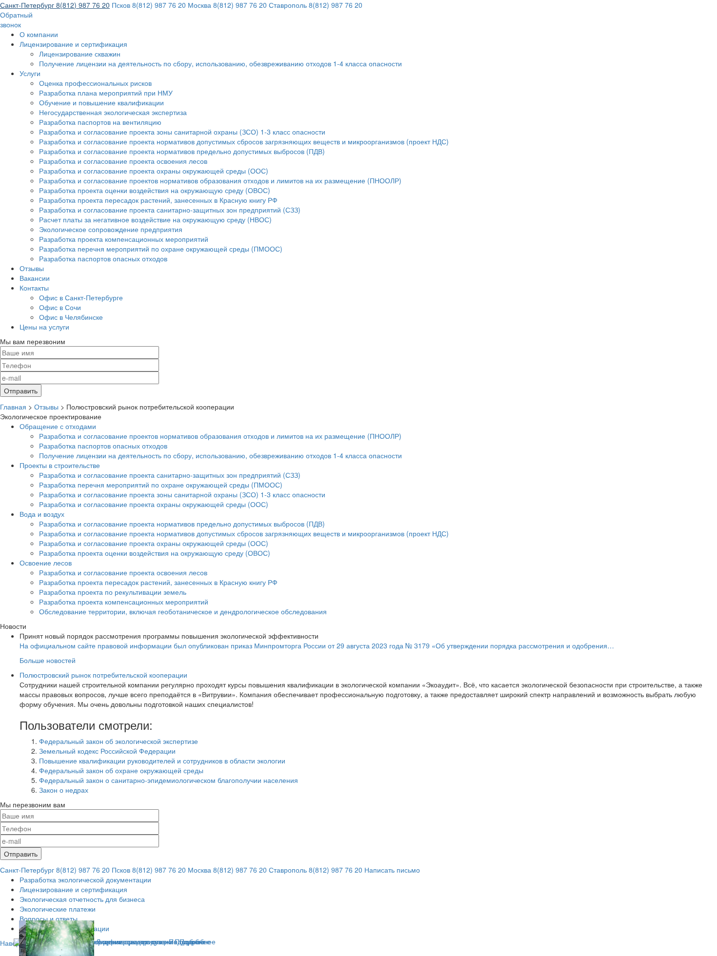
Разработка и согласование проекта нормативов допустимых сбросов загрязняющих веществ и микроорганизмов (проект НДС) (244, 141)
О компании (39, 34)
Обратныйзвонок (16, 19)
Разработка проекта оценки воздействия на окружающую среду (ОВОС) (154, 190)
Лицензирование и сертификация (73, 44)
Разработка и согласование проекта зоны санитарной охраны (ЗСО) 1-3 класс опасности (182, 132)
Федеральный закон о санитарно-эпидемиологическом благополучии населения (168, 780)
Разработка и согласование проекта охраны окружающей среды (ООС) (153, 171)
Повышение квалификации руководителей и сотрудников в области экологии (162, 760)
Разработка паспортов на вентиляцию (100, 122)
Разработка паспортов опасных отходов (103, 258)
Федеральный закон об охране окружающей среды (121, 770)
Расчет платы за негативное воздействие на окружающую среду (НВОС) (155, 219)
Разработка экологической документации (85, 879)
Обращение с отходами (58, 426)
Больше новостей (48, 660)
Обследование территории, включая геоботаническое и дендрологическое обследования (183, 611)
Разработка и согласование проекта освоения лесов (123, 161)
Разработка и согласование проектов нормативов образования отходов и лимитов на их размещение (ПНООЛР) (220, 180)
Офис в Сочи (60, 307)
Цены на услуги (44, 327)
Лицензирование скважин (79, 54)
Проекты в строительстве (60, 465)
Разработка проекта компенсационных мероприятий (123, 239)
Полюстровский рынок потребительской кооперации (103, 675)
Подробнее (197, 941)
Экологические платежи (58, 909)
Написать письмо (392, 870)
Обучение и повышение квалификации (101, 102)
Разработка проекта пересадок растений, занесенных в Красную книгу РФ (158, 200)
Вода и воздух (42, 514)
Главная (13, 406)
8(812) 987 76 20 (55, 5)
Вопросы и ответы (49, 918)
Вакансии (35, 278)
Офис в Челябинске (71, 317)
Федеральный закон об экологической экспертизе (118, 741)
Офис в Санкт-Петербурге (81, 297)
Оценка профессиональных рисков (95, 83)
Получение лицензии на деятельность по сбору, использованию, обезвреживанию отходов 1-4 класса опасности (220, 63)
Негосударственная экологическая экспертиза (113, 112)
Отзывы (32, 268)
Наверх (11, 943)
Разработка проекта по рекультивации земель (112, 592)
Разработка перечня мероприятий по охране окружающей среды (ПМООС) (160, 249)
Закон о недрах (63, 790)
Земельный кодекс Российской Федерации (107, 751)
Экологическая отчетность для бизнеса (82, 899)
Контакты (34, 288)
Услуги (30, 73)
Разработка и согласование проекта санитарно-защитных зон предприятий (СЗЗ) (169, 210)
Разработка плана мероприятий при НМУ (106, 93)
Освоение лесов (46, 562)
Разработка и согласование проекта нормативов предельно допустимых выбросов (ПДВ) (182, 151)
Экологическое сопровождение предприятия (110, 229)
